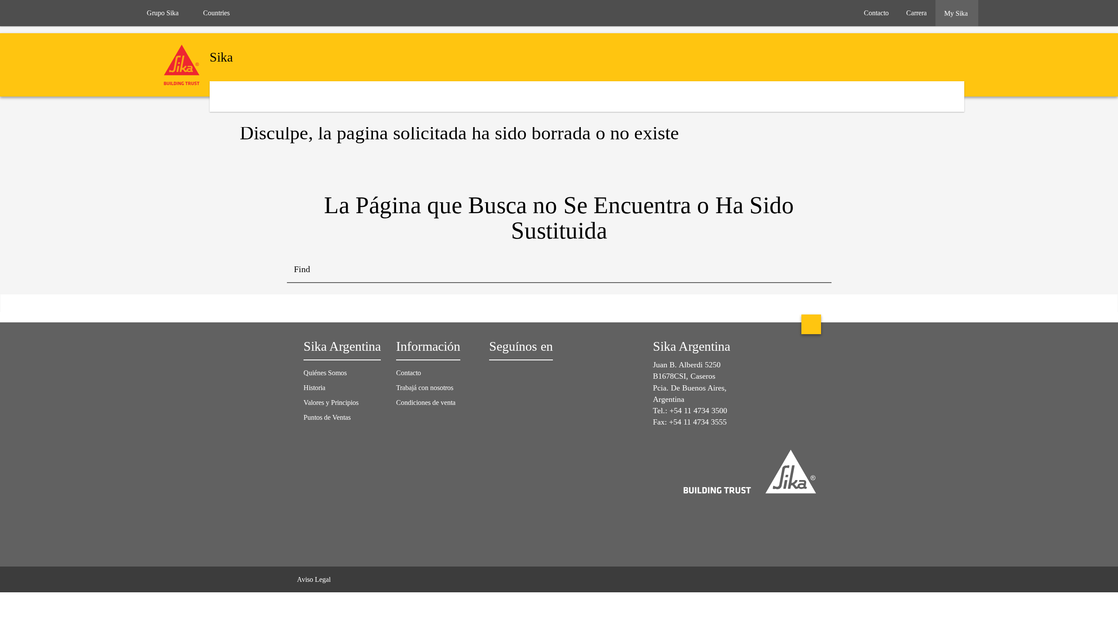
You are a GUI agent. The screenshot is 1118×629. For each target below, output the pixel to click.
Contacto (408, 373)
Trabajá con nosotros (424, 387)
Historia (314, 387)
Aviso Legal (314, 579)
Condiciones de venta (425, 402)
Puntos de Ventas (327, 417)
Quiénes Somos (325, 373)
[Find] (818, 270)
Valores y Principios (331, 402)
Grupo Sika (163, 13)
